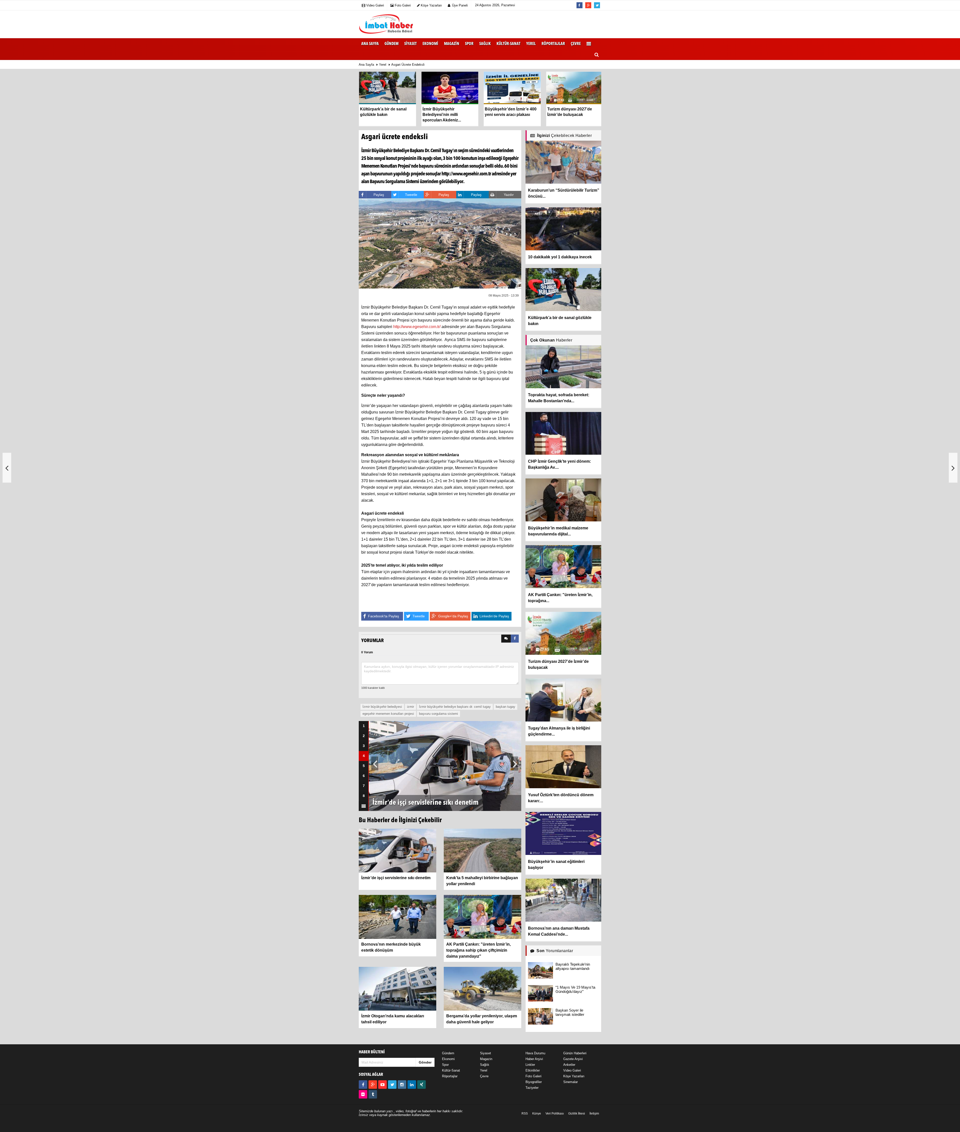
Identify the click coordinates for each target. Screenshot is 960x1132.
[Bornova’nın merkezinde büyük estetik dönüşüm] (397, 917)
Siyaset (485, 1053)
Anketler (569, 1065)
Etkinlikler (533, 1070)
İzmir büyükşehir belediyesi (382, 707)
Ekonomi (448, 1059)
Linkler (530, 1065)
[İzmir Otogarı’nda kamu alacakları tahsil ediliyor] (397, 988)
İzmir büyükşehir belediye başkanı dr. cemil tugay (455, 707)
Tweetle (411, 195)
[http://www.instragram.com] (402, 1084)
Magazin (486, 1059)
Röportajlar (450, 1076)
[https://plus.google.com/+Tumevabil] (372, 1084)
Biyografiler (534, 1082)
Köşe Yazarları (573, 1076)
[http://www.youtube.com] (382, 1084)
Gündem (448, 1053)
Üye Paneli (460, 5)
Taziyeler (532, 1088)
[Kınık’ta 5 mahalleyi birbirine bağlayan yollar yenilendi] (482, 850)
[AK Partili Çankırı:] (482, 917)
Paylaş (379, 195)
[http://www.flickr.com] (363, 1094)
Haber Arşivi (534, 1059)
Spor (445, 1065)
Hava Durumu (535, 1053)
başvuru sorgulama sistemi (438, 714)
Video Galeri (572, 1070)
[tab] (506, 639)
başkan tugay (505, 707)
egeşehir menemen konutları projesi (388, 714)
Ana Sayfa (370, 44)
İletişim (594, 1113)
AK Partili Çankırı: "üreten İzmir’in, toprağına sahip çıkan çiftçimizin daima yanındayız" (478, 950)
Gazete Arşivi (573, 1059)
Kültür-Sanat (451, 1070)
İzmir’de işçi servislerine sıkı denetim (395, 878)
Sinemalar (570, 1082)
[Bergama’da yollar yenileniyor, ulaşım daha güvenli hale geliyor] (482, 988)
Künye (536, 1113)
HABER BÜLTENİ (372, 1052)
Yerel (382, 64)
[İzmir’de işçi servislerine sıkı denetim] (397, 850)
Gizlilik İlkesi (576, 1113)
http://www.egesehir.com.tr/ (416, 327)
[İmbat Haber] (386, 24)
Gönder (425, 1062)
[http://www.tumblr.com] (372, 1094)
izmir (410, 707)
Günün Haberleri (574, 1053)
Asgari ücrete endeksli (407, 64)
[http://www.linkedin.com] (412, 1084)
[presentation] (506, 639)
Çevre (484, 1076)
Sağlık (484, 1065)
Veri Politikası (555, 1113)
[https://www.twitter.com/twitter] (392, 1084)
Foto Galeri (534, 1076)
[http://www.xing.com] (421, 1084)
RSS (525, 1113)
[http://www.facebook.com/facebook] (363, 1084)
